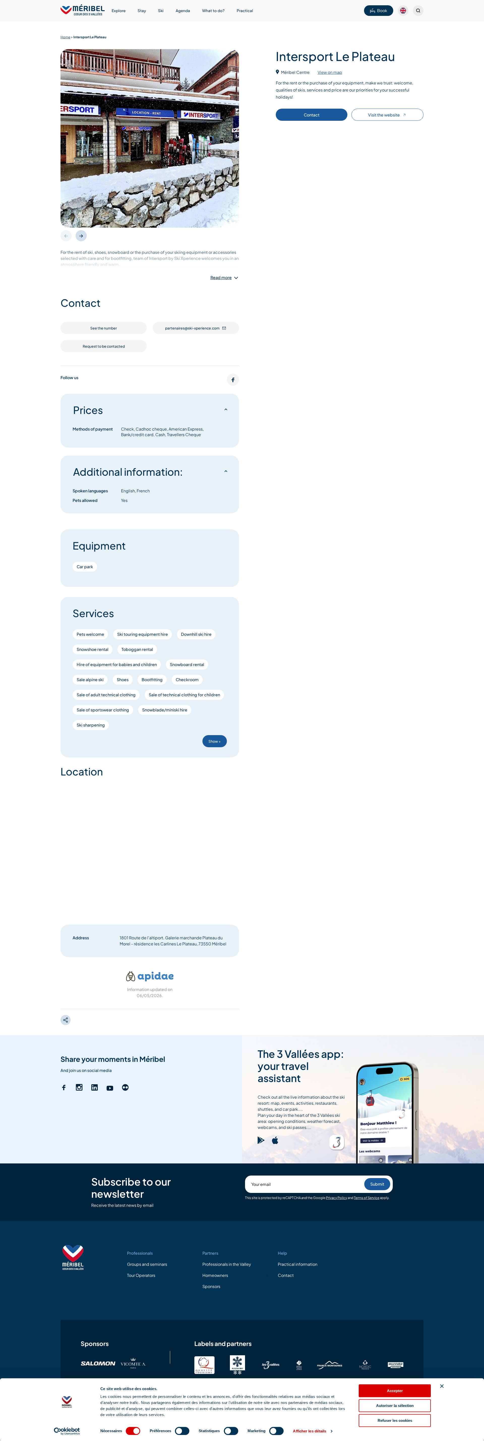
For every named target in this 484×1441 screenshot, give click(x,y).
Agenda (183, 10)
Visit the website (384, 114)
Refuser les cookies (395, 1420)
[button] (81, 235)
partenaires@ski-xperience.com (192, 328)
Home (65, 37)
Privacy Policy (336, 1198)
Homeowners (215, 1275)
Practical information (297, 1264)
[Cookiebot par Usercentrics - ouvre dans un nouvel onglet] (67, 1431)
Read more (221, 277)
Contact (311, 114)
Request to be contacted (104, 346)
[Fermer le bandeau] (442, 1386)
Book (382, 10)
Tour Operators (141, 1275)
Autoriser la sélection (395, 1405)
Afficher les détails (309, 1431)
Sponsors (211, 1286)
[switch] (182, 1431)
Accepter (395, 1391)
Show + (214, 741)
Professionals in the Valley (226, 1264)
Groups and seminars (147, 1264)
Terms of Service (366, 1198)
